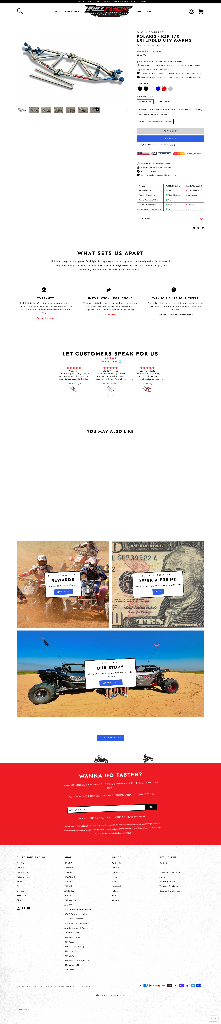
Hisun (115, 877)
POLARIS (68, 882)
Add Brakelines (145, 97)
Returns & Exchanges (169, 891)
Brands (20, 882)
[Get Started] (63, 584)
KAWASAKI (69, 877)
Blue (158, 88)
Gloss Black (139, 88)
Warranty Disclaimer (169, 886)
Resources (22, 895)
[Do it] (158, 584)
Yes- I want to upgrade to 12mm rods (153, 114)
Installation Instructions (171, 872)
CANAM (68, 886)
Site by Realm (24, 1009)
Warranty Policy (167, 882)
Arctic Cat (117, 863)
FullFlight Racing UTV (151, 32)
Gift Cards (69, 970)
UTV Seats (69, 956)
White (152, 88)
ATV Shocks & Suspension (76, 923)
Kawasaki (116, 886)
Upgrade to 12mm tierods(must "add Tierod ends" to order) (169, 110)
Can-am (115, 868)
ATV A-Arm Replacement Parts (79, 909)
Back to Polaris (112, 738)
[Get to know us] (110, 673)
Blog (140, 11)
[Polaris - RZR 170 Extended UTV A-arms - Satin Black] (34, 504)
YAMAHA (68, 868)
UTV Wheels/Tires (73, 965)
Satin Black (145, 88)
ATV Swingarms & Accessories (78, 928)
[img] (110, 358)
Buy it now (170, 139)
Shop (58, 11)
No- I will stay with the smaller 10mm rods (155, 121)
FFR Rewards (23, 872)
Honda (115, 882)
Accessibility (87, 986)
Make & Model (73, 11)
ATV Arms (69, 905)
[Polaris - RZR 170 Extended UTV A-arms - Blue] (41, 504)
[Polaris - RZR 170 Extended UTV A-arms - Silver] (48, 504)
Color (143, 83)
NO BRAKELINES (145, 102)
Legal (68, 986)
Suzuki (115, 895)
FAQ (161, 868)
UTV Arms (69, 942)
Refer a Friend (24, 877)
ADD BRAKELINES (163, 102)
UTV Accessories (72, 937)
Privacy (76, 986)
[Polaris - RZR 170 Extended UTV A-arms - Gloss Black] (30, 504)
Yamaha (115, 900)
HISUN (67, 895)
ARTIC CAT (69, 891)
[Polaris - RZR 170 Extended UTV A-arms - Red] (44, 504)
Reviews (21, 868)
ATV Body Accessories (75, 919)
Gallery (20, 886)
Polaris (115, 891)
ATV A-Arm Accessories (75, 914)
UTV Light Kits (71, 951)
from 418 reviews (109, 361)
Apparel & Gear (71, 933)
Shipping (163, 877)
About (150, 11)
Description (146, 218)
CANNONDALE (71, 900)
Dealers (20, 891)
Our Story (21, 863)
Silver (170, 88)
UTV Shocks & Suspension (77, 960)
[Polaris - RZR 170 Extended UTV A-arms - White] (37, 504)
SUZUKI (68, 872)
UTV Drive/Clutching (74, 946)
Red (164, 88)
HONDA (68, 863)
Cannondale (117, 872)
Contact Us (164, 863)
